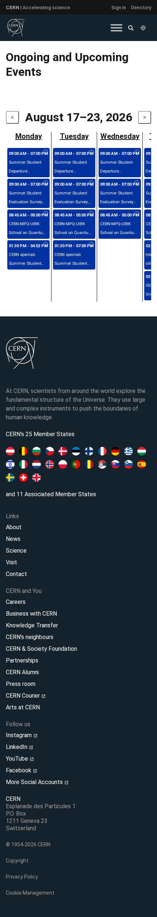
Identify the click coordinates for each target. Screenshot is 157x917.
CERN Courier (23, 695)
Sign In (118, 7)
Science (16, 550)
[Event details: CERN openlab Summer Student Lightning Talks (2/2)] (91, 244)
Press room (20, 683)
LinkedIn (17, 746)
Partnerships (22, 660)
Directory (141, 7)
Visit (11, 562)
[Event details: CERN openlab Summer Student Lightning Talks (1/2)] (45, 244)
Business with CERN (31, 613)
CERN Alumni (22, 672)
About (14, 527)
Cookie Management (30, 893)
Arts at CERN (23, 707)
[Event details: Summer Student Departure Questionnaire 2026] (45, 152)
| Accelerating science (38, 7)
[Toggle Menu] (116, 27)
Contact (16, 574)
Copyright (17, 861)
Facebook (19, 770)
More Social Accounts (35, 782)
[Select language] (144, 28)
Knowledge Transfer (32, 625)
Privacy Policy (22, 877)
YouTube (18, 758)
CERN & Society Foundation (41, 648)
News (13, 538)
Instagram (19, 735)
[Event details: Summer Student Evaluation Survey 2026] (45, 183)
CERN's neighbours (29, 637)
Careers (16, 601)
